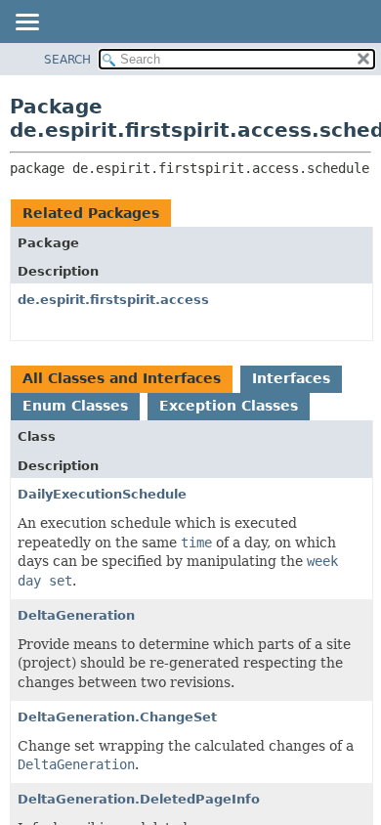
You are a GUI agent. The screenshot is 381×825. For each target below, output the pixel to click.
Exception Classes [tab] (228, 405)
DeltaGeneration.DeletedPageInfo (139, 799)
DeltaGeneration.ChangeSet (117, 717)
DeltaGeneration (76, 615)
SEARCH (67, 59)
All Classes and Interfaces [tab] (121, 378)
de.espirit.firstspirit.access (113, 299)
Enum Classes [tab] (75, 405)
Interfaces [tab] (291, 378)
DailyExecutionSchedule (102, 494)
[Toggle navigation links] (26, 23)
